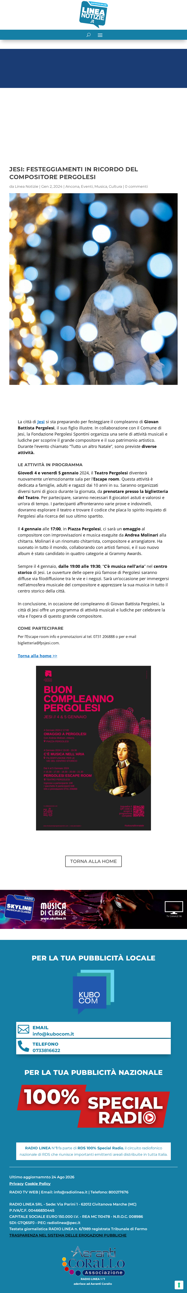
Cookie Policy (38, 1184)
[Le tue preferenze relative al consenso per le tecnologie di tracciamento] (179, 1285)
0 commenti (136, 186)
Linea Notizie (26, 186)
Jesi (41, 421)
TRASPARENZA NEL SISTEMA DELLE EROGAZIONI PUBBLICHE (68, 1235)
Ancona (72, 186)
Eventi (87, 186)
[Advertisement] (93, 124)
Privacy (16, 1184)
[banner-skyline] (93, 927)
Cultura (115, 186)
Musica (100, 186)
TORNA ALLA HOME (93, 861)
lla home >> (37, 655)
